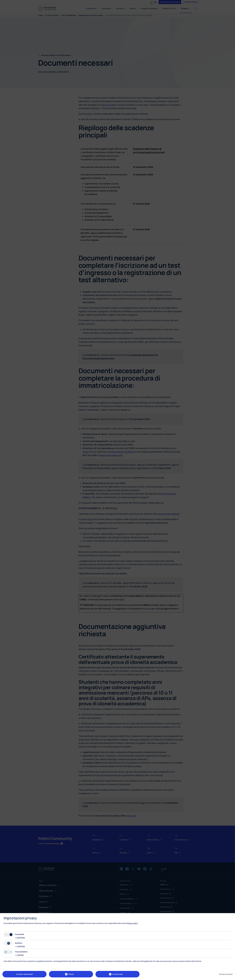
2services (20, 937)
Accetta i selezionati (24, 974)
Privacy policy (132, 923)
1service (19, 955)
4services (20, 946)
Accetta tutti (117, 974)
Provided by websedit (226, 974)
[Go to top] (232, 976)
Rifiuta (71, 974)
